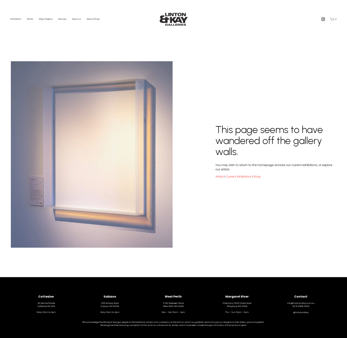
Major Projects (46, 19)
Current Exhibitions (238, 177)
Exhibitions (15, 19)
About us (76, 19)
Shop (257, 177)
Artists (30, 19)
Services (62, 19)
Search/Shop (93, 19)
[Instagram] (323, 19)
